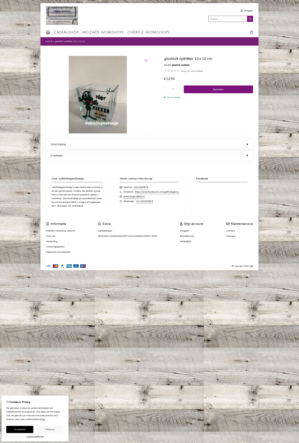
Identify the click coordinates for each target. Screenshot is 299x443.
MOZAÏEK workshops (103, 32)
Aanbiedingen (105, 230)
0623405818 (141, 187)
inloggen (248, 10)
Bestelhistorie (187, 236)
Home (49, 41)
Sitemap (230, 236)
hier (43, 419)
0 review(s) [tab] (56, 155)
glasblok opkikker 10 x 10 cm (70, 41)
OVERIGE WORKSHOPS (149, 32)
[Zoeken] (250, 19)
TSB (251, 266)
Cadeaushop (66, 32)
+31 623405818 (144, 201)
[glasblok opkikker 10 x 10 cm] (98, 133)
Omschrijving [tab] (58, 144)
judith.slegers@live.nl (134, 196)
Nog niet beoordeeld (192, 71)
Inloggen (184, 230)
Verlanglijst (185, 241)
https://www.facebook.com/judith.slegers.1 (157, 192)
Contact (230, 230)
